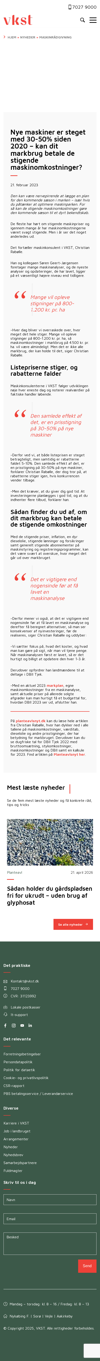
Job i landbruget (16, 1131)
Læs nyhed (50, 842)
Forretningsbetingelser (22, 1054)
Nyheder (27, 37)
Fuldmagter (13, 1170)
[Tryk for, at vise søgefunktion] (82, 20)
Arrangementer (16, 1139)
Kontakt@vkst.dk (25, 981)
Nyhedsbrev (13, 1155)
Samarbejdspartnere (20, 1163)
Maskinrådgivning (55, 37)
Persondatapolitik (18, 1062)
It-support (19, 1014)
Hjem (12, 37)
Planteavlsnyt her (69, 754)
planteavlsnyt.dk (31, 721)
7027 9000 (84, 7)
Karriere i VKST (16, 1123)
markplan (55, 685)
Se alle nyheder (70, 924)
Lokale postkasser (25, 1007)
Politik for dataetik (19, 1070)
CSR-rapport (13, 1085)
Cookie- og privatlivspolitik (26, 1078)
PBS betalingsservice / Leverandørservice (38, 1093)
